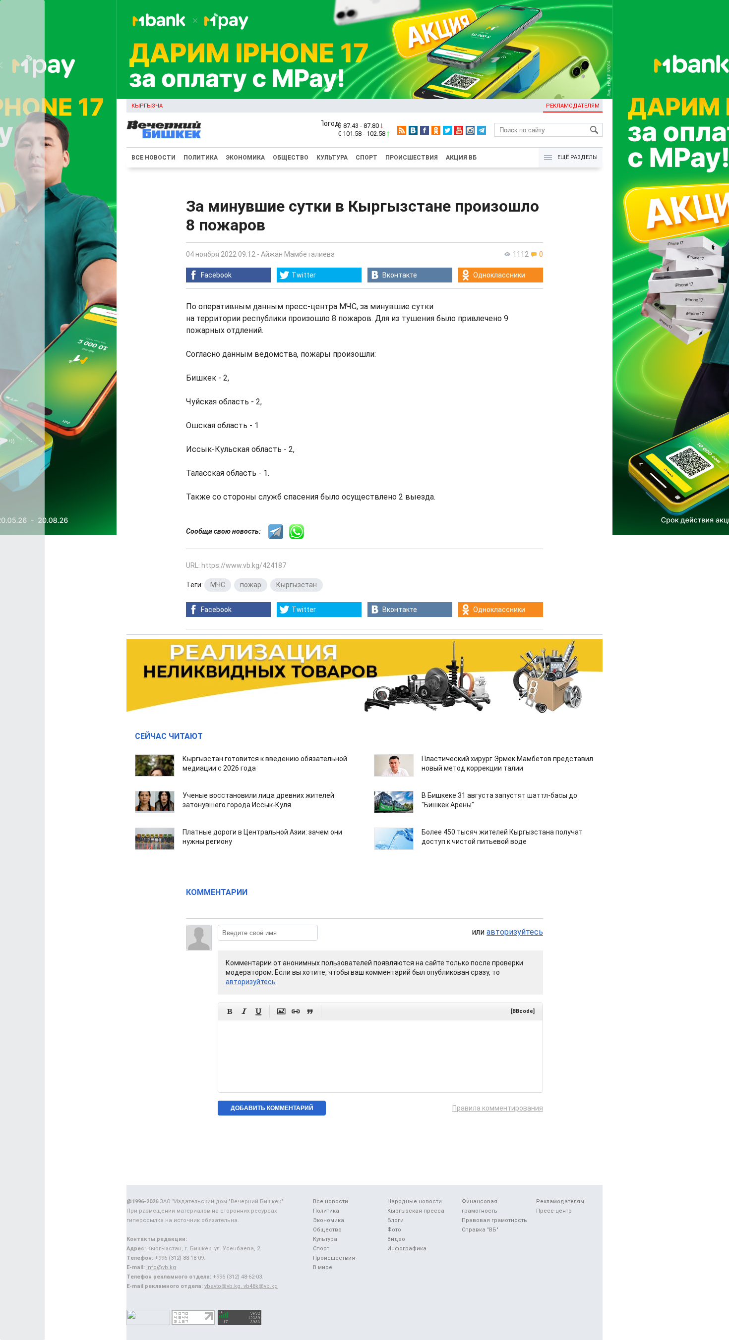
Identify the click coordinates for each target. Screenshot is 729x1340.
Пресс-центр (554, 1211)
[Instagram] (470, 130)
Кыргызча (147, 106)
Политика (200, 157)
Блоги (395, 1220)
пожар (250, 585)
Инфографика (406, 1248)
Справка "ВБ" (480, 1230)
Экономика (245, 157)
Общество (290, 157)
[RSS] (401, 130)
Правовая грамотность (494, 1220)
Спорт (366, 157)
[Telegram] (481, 130)
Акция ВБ (461, 157)
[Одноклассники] (435, 130)
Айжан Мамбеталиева (298, 254)
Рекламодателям (573, 106)
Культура (332, 157)
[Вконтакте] (413, 130)
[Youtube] (458, 130)
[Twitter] (447, 130)
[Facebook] (424, 130)
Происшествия (411, 157)
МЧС (217, 585)
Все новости (153, 157)
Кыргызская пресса (415, 1211)
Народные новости (414, 1201)
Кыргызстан (296, 585)
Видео (396, 1239)
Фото (394, 1230)
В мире (322, 1267)
